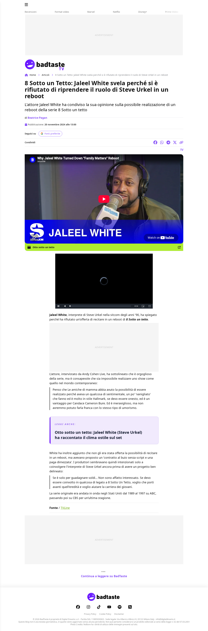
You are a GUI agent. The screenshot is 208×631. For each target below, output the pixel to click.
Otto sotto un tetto (43, 247)
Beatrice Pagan (37, 118)
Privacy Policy (90, 614)
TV (181, 150)
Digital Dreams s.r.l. (70, 619)
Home (33, 74)
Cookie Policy (105, 614)
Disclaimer (119, 614)
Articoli (45, 74)
